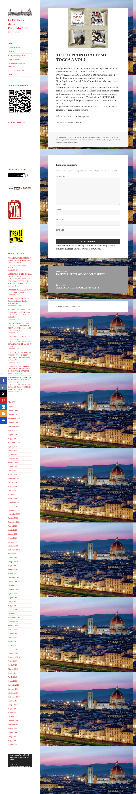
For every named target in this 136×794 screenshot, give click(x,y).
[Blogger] (3, 413)
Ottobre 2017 (13, 621)
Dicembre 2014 (13, 717)
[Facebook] (3, 380)
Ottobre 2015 (13, 693)
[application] (20, 760)
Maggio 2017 (13, 641)
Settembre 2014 (14, 725)
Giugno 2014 (13, 737)
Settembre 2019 (14, 550)
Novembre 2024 (14, 419)
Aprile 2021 (12, 494)
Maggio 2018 (13, 605)
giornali (66, 140)
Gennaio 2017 (13, 649)
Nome (59, 209)
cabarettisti (107, 137)
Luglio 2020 (12, 530)
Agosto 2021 (12, 486)
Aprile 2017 (12, 645)
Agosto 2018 (12, 593)
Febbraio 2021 (13, 502)
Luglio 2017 (12, 633)
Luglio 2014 (12, 733)
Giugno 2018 (13, 601)
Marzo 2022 (12, 474)
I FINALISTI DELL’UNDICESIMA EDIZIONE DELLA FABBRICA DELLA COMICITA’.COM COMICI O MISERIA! (19, 356)
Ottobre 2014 (13, 721)
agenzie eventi (90, 137)
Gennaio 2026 (13, 411)
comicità (59, 140)
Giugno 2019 (13, 562)
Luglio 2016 (12, 665)
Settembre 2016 (14, 657)
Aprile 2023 (12, 454)
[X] (3, 393)
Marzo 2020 (12, 538)
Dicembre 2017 (13, 613)
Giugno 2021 (13, 490)
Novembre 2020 (14, 514)
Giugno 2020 (13, 534)
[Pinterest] (3, 400)
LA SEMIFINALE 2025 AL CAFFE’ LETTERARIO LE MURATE (20, 291)
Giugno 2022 (13, 470)
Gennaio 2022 (13, 482)
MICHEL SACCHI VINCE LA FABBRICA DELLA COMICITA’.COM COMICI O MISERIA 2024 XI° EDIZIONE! (19, 313)
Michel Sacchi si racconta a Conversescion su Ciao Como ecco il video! (18, 301)
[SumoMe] (3, 420)
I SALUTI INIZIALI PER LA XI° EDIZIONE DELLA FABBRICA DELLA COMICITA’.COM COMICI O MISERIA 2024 (19, 327)
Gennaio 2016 (13, 689)
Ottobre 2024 (13, 423)
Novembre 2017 (14, 617)
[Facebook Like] (3, 387)
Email (59, 219)
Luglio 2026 (12, 407)
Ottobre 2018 (13, 590)
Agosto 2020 (12, 526)
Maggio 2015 (13, 709)
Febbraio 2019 (13, 578)
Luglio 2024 (12, 435)
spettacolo (105, 140)
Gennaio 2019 (13, 582)
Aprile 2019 (12, 570)
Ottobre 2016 (13, 653)
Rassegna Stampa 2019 (16, 55)
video (76, 142)
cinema (115, 137)
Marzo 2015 (12, 713)
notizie (90, 140)
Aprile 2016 (12, 677)
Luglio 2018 (12, 597)
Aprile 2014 (12, 744)
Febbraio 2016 (13, 685)
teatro (112, 140)
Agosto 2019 (12, 554)
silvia (79, 137)
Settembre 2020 (14, 522)
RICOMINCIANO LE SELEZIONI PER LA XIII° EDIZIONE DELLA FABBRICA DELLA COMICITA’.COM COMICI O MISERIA (19, 263)
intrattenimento (75, 140)
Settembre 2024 (14, 427)
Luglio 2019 (12, 558)
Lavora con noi (14, 74)
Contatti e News (14, 47)
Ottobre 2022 (13, 458)
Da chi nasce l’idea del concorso (16, 65)
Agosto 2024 (12, 431)
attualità (99, 137)
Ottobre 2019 (13, 546)
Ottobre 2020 (13, 518)
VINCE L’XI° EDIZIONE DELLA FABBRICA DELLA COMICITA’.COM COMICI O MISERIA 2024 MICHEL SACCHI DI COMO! (19, 341)
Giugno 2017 (13, 637)
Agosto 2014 (12, 729)
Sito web (60, 230)
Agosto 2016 (12, 661)
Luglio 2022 (12, 466)
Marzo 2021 (12, 498)
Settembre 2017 (14, 625)
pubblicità (97, 140)
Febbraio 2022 (13, 478)
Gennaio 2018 (13, 609)
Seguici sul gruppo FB (16, 70)
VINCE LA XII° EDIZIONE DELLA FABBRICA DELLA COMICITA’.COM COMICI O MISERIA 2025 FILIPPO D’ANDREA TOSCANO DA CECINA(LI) (19, 279)
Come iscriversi (14, 59)
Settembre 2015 (14, 697)
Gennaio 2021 (13, 506)
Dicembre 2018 (13, 586)
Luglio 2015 (12, 701)
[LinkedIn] (3, 407)
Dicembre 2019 (13, 542)
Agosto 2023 (12, 446)
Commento (62, 176)
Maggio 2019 (13, 566)
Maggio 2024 (13, 439)
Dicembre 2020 (13, 510)
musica (84, 140)
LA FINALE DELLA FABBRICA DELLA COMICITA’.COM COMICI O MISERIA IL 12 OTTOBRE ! (19, 368)
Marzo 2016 (12, 681)
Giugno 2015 (13, 705)
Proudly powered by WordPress (68, 306)
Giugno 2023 (13, 450)
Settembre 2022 (14, 462)
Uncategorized (67, 142)
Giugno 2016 (13, 669)
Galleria (11, 51)
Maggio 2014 (13, 741)
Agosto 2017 (12, 629)
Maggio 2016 (13, 673)
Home (10, 43)
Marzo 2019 (12, 574)
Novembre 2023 (14, 442)
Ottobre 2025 (13, 415)
